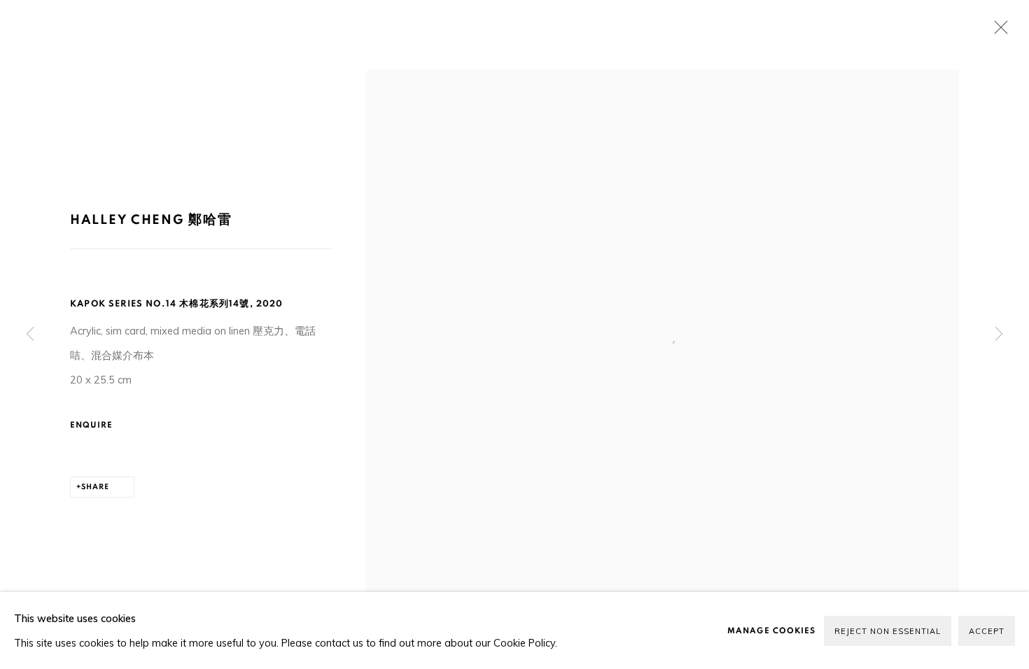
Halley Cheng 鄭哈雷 (151, 220)
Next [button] (999, 334)
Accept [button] (986, 631)
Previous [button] (30, 334)
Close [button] (997, 31)
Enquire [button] (91, 425)
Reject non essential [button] (887, 631)
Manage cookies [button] (771, 630)
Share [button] (95, 487)
